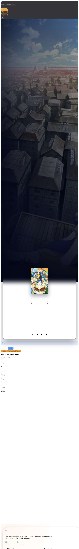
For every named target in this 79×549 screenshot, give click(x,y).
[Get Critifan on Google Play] (22, 543)
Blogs (13, 4)
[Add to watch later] (32, 334)
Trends (4, 9)
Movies (3, 4)
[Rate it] (46, 334)
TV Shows (34, 298)
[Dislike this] (42, 334)
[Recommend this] (37, 334)
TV (6, 4)
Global (11, 348)
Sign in (4, 12)
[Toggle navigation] (2, 17)
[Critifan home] (39, 2)
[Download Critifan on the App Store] (10, 543)
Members (9, 4)
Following (4, 348)
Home (29, 298)
